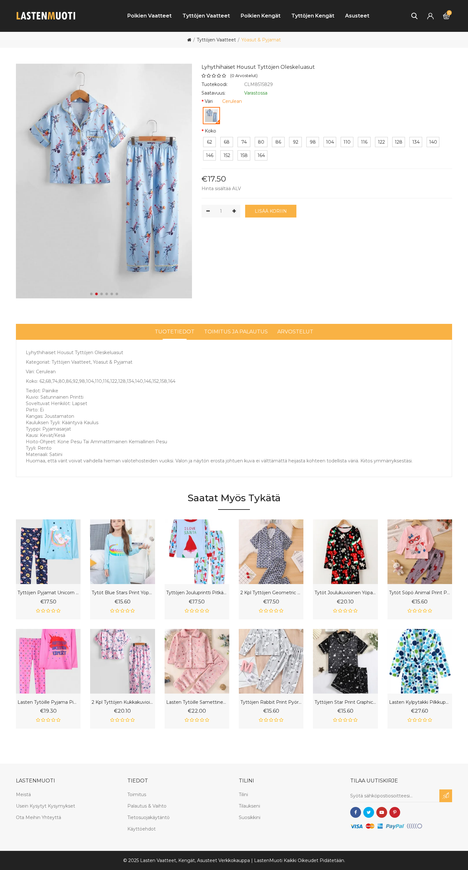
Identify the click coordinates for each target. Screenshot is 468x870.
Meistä (23, 794)
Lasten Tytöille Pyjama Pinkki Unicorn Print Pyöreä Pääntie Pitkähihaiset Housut (48, 702)
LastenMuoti (268, 860)
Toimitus (136, 794)
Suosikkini (249, 817)
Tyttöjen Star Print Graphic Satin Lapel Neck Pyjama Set (345, 702)
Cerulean (232, 101)
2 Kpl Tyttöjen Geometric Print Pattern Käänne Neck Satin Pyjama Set (271, 592)
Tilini (243, 794)
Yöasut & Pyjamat (261, 40)
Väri (209, 101)
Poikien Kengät (260, 16)
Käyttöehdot (141, 829)
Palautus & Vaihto (147, 806)
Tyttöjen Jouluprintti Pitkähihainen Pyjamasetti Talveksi (197, 592)
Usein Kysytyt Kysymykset (45, 806)
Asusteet (357, 16)
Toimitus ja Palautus (236, 332)
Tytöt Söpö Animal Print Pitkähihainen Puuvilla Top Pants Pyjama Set (419, 592)
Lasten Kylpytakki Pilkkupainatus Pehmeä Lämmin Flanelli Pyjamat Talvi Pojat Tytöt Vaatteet (419, 702)
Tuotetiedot (175, 332)
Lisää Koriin (271, 211)
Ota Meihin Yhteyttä (38, 817)
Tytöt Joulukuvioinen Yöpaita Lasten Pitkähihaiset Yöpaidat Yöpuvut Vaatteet (345, 592)
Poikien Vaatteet (149, 16)
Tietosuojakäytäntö (148, 817)
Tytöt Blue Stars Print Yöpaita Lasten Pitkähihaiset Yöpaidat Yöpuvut (122, 592)
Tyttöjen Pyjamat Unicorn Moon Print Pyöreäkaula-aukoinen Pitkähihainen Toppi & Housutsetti (48, 592)
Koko (210, 131)
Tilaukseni (249, 806)
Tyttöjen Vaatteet (206, 16)
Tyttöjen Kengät (312, 16)
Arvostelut (295, 332)
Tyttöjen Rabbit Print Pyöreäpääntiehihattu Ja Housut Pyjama (271, 702)
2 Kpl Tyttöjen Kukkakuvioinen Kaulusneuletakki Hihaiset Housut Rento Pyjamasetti (122, 702)
